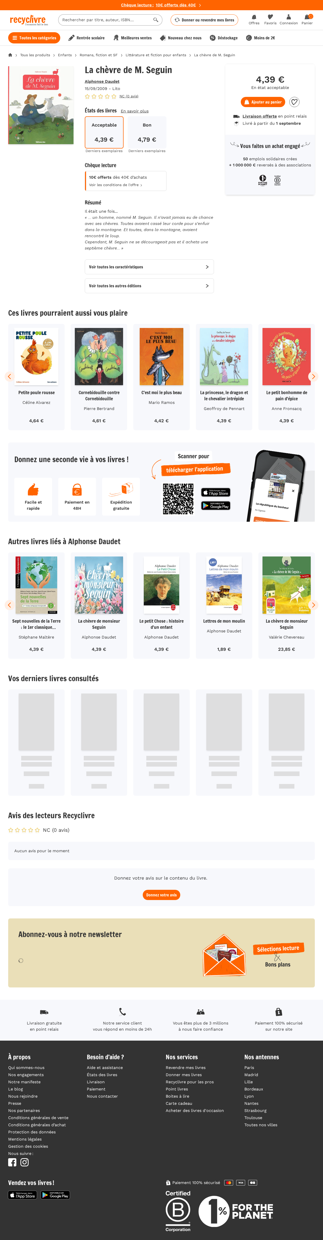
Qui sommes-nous (26, 1067)
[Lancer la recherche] (156, 20)
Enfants (65, 55)
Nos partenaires (24, 1110)
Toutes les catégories (37, 38)
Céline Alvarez (36, 402)
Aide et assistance (105, 1067)
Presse (14, 1103)
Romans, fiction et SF (99, 55)
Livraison (96, 1081)
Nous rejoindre (23, 1096)
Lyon (249, 1096)
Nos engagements (26, 1074)
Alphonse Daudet (102, 81)
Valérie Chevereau (286, 637)
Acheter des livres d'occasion (195, 1110)
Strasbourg (255, 1110)
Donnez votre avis (161, 895)
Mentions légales (25, 1139)
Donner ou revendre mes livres (208, 20)
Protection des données (32, 1132)
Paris (249, 1067)
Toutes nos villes (260, 1124)
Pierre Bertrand (99, 408)
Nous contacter (102, 1096)
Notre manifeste (24, 1081)
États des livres (102, 1074)
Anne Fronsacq (287, 408)
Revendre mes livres (186, 1067)
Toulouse (253, 1117)
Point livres (177, 1089)
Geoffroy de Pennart (224, 408)
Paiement (96, 1089)
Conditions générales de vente (38, 1117)
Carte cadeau (179, 1103)
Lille (248, 1081)
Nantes (251, 1103)
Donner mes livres (184, 1074)
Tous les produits (35, 55)
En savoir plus (135, 111)
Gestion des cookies (28, 1146)
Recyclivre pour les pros (190, 1081)
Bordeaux (253, 1089)
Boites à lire (177, 1096)
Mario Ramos (162, 402)
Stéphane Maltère (36, 637)
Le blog (15, 1089)
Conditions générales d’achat (37, 1124)
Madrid (251, 1074)
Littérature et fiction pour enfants (156, 55)
